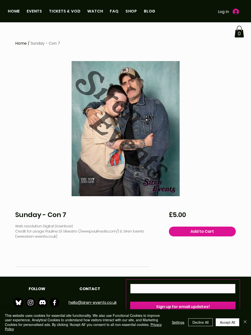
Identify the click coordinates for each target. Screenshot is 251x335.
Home (21, 43)
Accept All (227, 322)
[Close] (245, 322)
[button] (34, 11)
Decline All (200, 322)
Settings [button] (178, 322)
